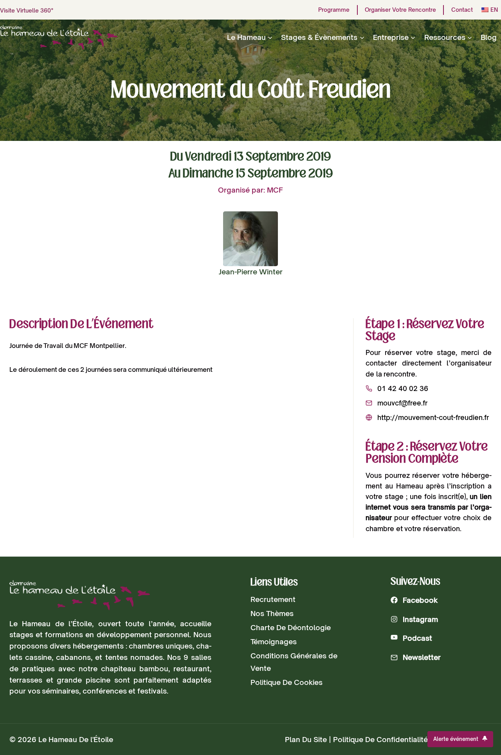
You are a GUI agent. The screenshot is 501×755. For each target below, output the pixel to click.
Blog (489, 37)
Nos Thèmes (272, 613)
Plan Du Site (306, 739)
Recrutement (273, 599)
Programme (334, 10)
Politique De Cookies (286, 682)
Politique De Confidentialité (380, 739)
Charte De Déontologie (290, 627)
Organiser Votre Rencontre (400, 10)
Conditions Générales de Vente (293, 661)
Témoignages (273, 641)
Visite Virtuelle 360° (27, 10)
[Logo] (79, 595)
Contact (462, 10)
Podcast (417, 638)
